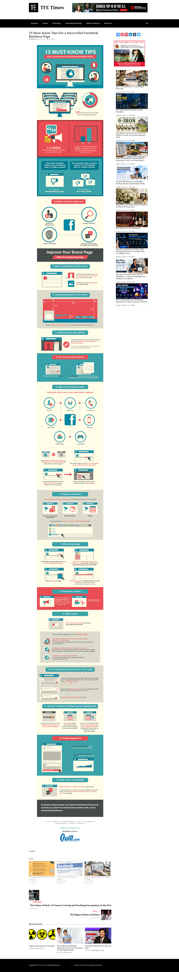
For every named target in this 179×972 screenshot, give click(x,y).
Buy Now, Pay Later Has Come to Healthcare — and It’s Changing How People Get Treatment (131, 277)
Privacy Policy (90, 965)
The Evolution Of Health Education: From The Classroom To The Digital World (70, 948)
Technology (56, 23)
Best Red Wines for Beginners (128, 228)
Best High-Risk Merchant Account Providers (129, 111)
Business (34, 23)
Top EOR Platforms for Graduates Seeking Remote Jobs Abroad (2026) (130, 183)
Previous (36, 902)
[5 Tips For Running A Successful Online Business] (97, 868)
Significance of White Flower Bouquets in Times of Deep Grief (131, 206)
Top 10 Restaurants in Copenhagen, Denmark (130, 88)
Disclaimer (99, 965)
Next (96, 911)
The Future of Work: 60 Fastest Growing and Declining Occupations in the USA (70, 905)
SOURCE (32, 851)
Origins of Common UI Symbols (42, 946)
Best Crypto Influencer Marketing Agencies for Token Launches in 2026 (131, 301)
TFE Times (52, 39)
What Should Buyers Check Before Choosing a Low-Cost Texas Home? (130, 159)
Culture (45, 23)
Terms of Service (79, 965)
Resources (108, 23)
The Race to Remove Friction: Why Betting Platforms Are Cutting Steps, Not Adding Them (130, 251)
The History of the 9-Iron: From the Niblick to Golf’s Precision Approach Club (131, 135)
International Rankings (73, 23)
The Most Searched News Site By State (98, 947)
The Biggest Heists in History (85, 914)
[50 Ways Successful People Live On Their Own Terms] (42, 868)
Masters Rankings (93, 23)
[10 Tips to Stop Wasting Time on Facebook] (70, 868)
